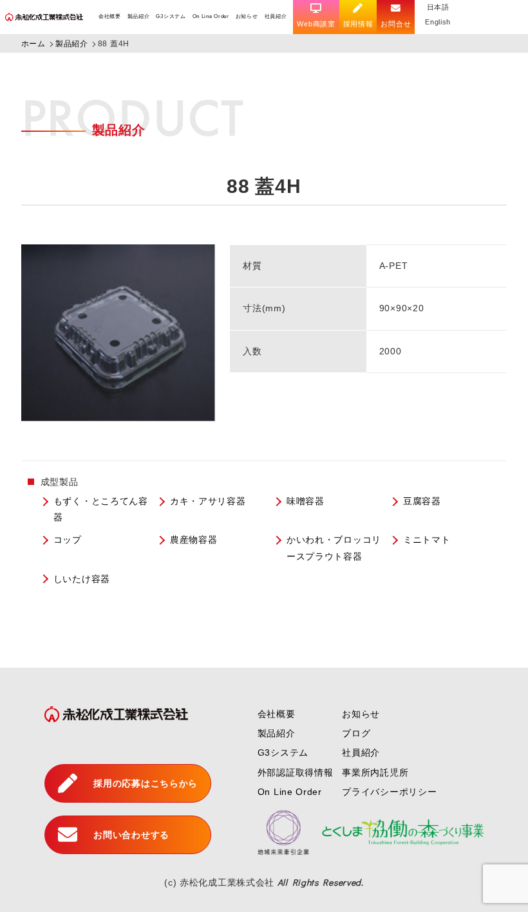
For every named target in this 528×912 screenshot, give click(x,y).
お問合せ (396, 24)
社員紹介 (276, 16)
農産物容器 (194, 539)
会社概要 (110, 16)
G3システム (170, 16)
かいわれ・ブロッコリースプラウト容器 (334, 547)
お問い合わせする (131, 835)
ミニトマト (427, 539)
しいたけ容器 (81, 579)
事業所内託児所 (375, 772)
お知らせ (247, 16)
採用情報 (358, 24)
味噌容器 (306, 501)
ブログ (356, 733)
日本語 (438, 7)
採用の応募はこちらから (145, 783)
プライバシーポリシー (389, 792)
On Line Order (211, 16)
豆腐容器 (422, 501)
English (438, 22)
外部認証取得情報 (296, 772)
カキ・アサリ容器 (208, 501)
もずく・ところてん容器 (100, 509)
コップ (67, 539)
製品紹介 (138, 16)
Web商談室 (316, 24)
